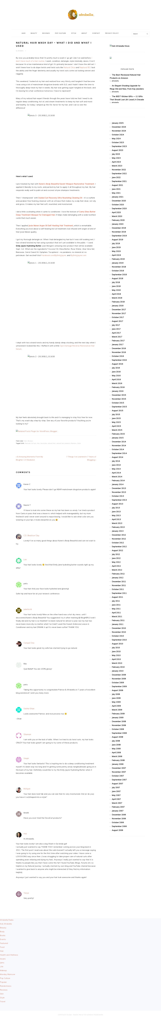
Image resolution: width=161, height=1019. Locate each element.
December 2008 (119, 721)
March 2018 (117, 298)
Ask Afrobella (6, 924)
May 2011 (116, 609)
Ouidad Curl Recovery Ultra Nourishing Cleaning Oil (60, 198)
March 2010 (117, 663)
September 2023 (119, 146)
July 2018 (116, 282)
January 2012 (117, 577)
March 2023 (117, 166)
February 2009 (118, 713)
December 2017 (119, 309)
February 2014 (118, 480)
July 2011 (116, 601)
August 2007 (117, 783)
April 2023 (116, 162)
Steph (26, 758)
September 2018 (119, 274)
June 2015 (116, 418)
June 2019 (116, 247)
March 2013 (117, 523)
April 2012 (116, 566)
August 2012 (117, 550)
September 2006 (119, 826)
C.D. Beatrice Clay (31, 535)
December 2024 (119, 127)
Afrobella (80, 14)
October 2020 (118, 204)
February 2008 (118, 760)
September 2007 (119, 780)
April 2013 (116, 519)
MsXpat (27, 789)
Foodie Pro (77, 1014)
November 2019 (119, 232)
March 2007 (117, 803)
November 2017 (119, 313)
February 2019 (118, 259)
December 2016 (119, 348)
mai (25, 833)
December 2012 (119, 535)
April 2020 (116, 212)
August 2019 (117, 239)
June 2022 (116, 177)
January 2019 (117, 263)
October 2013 (118, 496)
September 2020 (119, 208)
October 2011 (118, 589)
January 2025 (117, 123)
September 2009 (119, 686)
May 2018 (116, 290)
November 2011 (119, 585)
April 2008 (116, 752)
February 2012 (118, 574)
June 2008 (116, 745)
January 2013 (117, 531)
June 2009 (116, 698)
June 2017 (116, 329)
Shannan (27, 734)
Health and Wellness (9, 955)
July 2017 (116, 325)
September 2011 (119, 593)
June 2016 (116, 372)
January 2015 (117, 438)
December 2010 (119, 628)
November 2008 (119, 725)
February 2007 (118, 807)
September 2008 (119, 733)
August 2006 (117, 830)
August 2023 (117, 150)
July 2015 (116, 414)
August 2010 (117, 644)
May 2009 (116, 702)
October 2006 (118, 822)
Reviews (30, 441)
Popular (3, 982)
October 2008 (118, 729)
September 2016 (119, 360)
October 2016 (118, 356)
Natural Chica (69, 67)
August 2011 (117, 597)
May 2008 (116, 748)
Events (3, 939)
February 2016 (118, 387)
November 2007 (119, 772)
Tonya (26, 893)
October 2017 (118, 317)
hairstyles (44, 443)
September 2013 (119, 500)
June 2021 (116, 189)
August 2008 (117, 737)
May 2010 (116, 655)
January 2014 (117, 484)
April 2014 (116, 473)
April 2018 (116, 294)
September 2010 (119, 640)
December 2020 (119, 201)
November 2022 (119, 169)
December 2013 (119, 488)
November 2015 (119, 399)
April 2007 (116, 799)
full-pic (33, 443)
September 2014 (119, 453)
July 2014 (116, 461)
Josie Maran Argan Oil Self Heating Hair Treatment (51, 225)
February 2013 (118, 527)
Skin (2, 994)
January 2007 (117, 811)
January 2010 (117, 671)
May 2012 (116, 562)
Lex (25, 559)
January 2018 (117, 305)
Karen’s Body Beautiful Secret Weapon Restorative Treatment (66, 184)
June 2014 (116, 465)
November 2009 (119, 679)
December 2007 (119, 768)
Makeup (3, 970)
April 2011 (116, 612)
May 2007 (116, 795)
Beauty (3, 928)
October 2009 (118, 682)
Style (79, 443)
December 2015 (119, 395)
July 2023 (116, 154)
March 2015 (117, 430)
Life (1, 966)
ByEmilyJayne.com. (79, 255)
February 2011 (118, 620)
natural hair (52, 443)
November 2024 (119, 131)
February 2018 (118, 302)
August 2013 (117, 504)
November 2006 (119, 818)
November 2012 (119, 539)
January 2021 (117, 197)
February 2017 (118, 340)
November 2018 (119, 267)
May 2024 (116, 138)
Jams (2, 963)
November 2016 (119, 352)
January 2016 (117, 391)
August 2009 (117, 690)
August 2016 (117, 364)
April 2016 (116, 379)
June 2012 (116, 558)
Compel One (29, 643)
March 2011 (117, 616)
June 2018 (116, 286)
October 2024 (118, 135)
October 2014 (118, 449)
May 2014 (116, 469)
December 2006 (119, 815)
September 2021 (119, 181)
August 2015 (117, 410)
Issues (3, 959)
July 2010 (116, 647)
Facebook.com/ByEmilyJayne (53, 255)
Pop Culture (5, 978)
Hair (25, 441)
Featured (28, 443)
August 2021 (117, 185)
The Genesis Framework (93, 1014)
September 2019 (119, 236)
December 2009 (119, 675)
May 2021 (116, 193)
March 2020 (117, 216)
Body (2, 931)
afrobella (115, 81)
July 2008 (116, 741)
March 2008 (117, 756)
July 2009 (116, 694)
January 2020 (117, 224)
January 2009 (117, 717)
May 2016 (116, 375)
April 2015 (116, 426)
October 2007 (118, 776)
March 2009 (117, 710)
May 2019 (116, 251)
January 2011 (117, 624)
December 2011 (119, 581)
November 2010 (119, 632)
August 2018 (117, 278)
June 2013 (116, 511)
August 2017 (117, 321)
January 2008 (117, 764)
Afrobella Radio (7, 920)
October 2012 (118, 543)
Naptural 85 (85, 67)
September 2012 (119, 546)
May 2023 (116, 158)
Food (2, 947)
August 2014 (117, 457)
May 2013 (116, 515)
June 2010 (116, 651)
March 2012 (117, 570)
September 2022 (119, 173)
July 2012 (116, 554)
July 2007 (116, 787)
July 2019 (116, 243)
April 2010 (116, 659)
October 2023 (118, 142)
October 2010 (118, 636)
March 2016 (117, 383)
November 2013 (119, 492)
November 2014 (119, 445)
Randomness (5, 986)
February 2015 (118, 434)
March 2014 (117, 476)
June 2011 (116, 605)
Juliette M (28, 609)
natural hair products (63, 443)
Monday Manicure (7, 974)
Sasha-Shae (29, 708)
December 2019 (119, 228)
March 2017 (117, 337)
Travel (2, 1001)
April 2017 (116, 333)
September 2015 (119, 407)
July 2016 (116, 368)
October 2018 (118, 271)
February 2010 (118, 667)
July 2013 (116, 508)
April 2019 (116, 255)
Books (2, 935)
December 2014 (119, 441)
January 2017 (117, 344)
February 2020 (118, 220)
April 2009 (116, 706)
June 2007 (116, 791)
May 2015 (116, 422)
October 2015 (118, 403)
